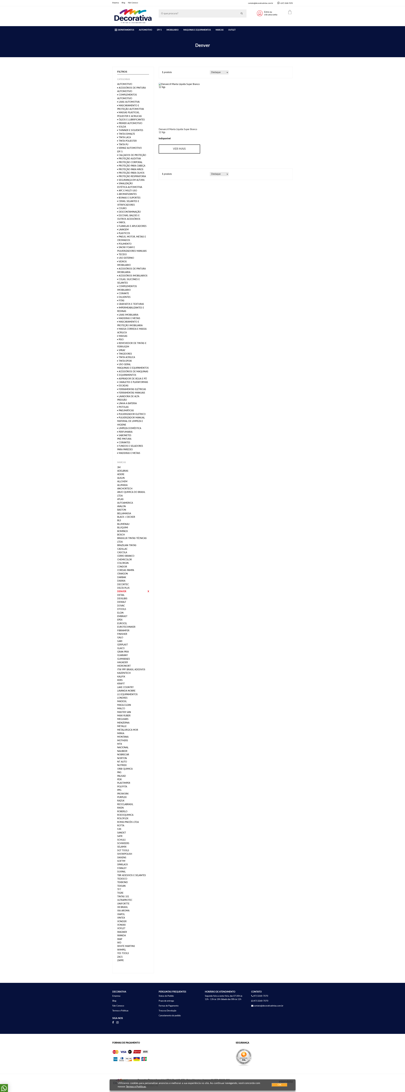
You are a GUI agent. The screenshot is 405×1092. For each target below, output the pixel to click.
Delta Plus (123, 588)
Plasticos (124, 233)
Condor (122, 567)
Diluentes (124, 297)
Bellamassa (124, 513)
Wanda (121, 936)
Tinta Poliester (127, 141)
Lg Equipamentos (127, 694)
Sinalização (125, 184)
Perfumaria (125, 432)
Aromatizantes (127, 194)
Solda (122, 127)
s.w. (119, 829)
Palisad (121, 776)
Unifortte (123, 904)
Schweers (123, 843)
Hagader (122, 662)
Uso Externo (126, 258)
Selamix (121, 847)
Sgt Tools (123, 850)
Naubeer (122, 751)
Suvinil (121, 872)
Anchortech (124, 489)
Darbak (121, 577)
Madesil (122, 701)
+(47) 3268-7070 (286, 3)
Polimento (124, 244)
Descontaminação (129, 212)
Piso (121, 340)
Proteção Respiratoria (132, 176)
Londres (122, 698)
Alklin (121, 478)
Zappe (120, 960)
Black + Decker (126, 517)
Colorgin (123, 563)
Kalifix (121, 677)
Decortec (123, 584)
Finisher (122, 634)
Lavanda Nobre (126, 691)
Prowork (123, 794)
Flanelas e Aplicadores (132, 226)
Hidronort (124, 666)
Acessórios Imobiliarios (132, 276)
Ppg (119, 790)
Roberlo (122, 811)
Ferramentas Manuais (131, 393)
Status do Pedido (166, 996)
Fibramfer (123, 631)
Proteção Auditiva (129, 159)
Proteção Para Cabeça (131, 166)
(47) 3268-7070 (260, 1001)
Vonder (122, 921)
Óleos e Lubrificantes (131, 120)
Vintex (121, 918)
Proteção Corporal (130, 162)
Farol (121, 222)
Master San (124, 712)
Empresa (115, 3)
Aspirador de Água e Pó (132, 379)
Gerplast (122, 645)
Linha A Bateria (127, 403)
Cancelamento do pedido (170, 1016)
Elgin (120, 613)
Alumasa (122, 485)
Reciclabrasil (125, 804)
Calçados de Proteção (132, 155)
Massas (122, 336)
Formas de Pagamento (168, 1006)
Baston (121, 510)
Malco (121, 709)
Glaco (121, 648)
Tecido (122, 254)
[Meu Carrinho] (290, 12)
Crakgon (122, 574)
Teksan (121, 886)
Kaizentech (124, 673)
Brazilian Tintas (126, 545)
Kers (120, 680)
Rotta (120, 826)
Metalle (122, 726)
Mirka (120, 733)
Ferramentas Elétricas (132, 389)
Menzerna (123, 723)
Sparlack (122, 865)
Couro (122, 208)
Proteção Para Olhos (131, 173)
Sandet (121, 833)
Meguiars (122, 719)
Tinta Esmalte (126, 134)
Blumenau (123, 524)
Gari (119, 641)
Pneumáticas (126, 411)
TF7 (119, 889)
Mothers (122, 741)
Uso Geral (124, 364)
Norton (122, 758)
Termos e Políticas (120, 1011)
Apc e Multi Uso (127, 191)
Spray (121, 350)
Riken (120, 808)
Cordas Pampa (125, 570)
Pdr (119, 779)
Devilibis (122, 599)
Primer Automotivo (130, 123)
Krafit (121, 684)
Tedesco (122, 879)
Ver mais (179, 148)
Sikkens (121, 858)
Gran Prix (123, 652)
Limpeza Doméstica (129, 428)
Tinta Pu (123, 145)
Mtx (119, 744)
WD (119, 943)
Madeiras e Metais (129, 318)
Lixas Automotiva (129, 102)
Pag (119, 772)
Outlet (232, 30)
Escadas (123, 386)
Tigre (120, 893)
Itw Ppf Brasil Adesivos (131, 670)
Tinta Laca (124, 137)
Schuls (121, 840)
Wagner (122, 932)
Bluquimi (122, 528)
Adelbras (122, 471)
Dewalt (121, 602)
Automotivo (145, 30)
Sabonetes (124, 435)
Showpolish (124, 854)
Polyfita (122, 787)
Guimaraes (123, 659)
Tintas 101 (123, 897)
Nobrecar (123, 755)
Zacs (120, 957)
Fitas (121, 301)
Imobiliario (172, 30)
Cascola (122, 552)
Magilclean (124, 705)
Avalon (121, 506)
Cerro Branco (125, 556)
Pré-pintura (124, 439)
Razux (120, 801)
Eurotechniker (126, 627)
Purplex (122, 797)
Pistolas (123, 407)
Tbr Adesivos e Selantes (131, 875)
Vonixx (121, 925)
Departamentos (126, 30)
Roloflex (122, 818)
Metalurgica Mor (127, 730)
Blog (123, 3)
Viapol (121, 914)
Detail (121, 595)
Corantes (124, 443)
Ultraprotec (124, 900)
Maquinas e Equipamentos (197, 30)
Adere (120, 474)
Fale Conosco (133, 3)
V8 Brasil (122, 907)
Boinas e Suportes (129, 198)
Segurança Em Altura (131, 180)
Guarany (122, 655)
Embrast (122, 616)
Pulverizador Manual (131, 418)
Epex (119, 620)
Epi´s (159, 30)
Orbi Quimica (125, 769)
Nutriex (122, 765)
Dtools (121, 609)
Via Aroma (123, 911)
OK (279, 1084)
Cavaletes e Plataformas (133, 382)
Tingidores (125, 354)
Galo (120, 638)
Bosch (121, 535)
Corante (123, 293)
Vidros (122, 262)
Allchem (122, 481)
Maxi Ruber (124, 716)
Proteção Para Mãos (130, 169)
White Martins (126, 946)
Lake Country (125, 687)
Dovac (121, 606)
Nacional (122, 747)
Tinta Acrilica (126, 357)
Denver (121, 591)
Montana (122, 737)
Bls (119, 520)
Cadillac (122, 549)
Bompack (122, 531)
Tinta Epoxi (125, 361)
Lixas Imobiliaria (128, 315)
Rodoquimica (125, 815)
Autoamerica (125, 503)
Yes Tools (123, 953)
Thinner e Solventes (130, 130)
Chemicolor (124, 560)
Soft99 (121, 861)
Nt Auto (122, 762)
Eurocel (122, 623)
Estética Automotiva (129, 187)
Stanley (122, 868)
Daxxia (121, 581)
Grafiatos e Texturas (131, 304)
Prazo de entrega (166, 1001)
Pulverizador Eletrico (132, 414)
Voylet (121, 928)
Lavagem (123, 230)
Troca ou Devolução (167, 1011)
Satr (119, 836)
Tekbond (122, 882)
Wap (119, 939)
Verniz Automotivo (130, 148)
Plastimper (123, 783)
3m (119, 467)
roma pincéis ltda (128, 822)
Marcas (220, 30)
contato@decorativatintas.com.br (260, 3)
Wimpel (121, 950)
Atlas (120, 499)
